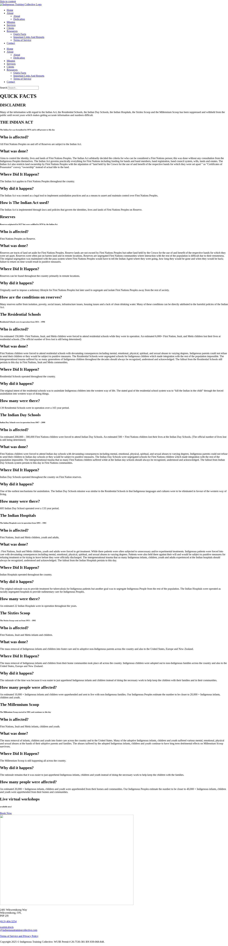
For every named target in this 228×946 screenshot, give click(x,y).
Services (11, 25)
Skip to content (8, 1)
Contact (11, 43)
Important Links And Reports (28, 37)
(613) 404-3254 (8, 921)
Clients (10, 28)
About (10, 13)
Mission (11, 22)
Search (3, 87)
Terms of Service (22, 40)
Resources (12, 31)
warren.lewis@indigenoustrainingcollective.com (18, 928)
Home (10, 10)
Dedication (19, 19)
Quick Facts (19, 34)
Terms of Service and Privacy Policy (19, 936)
